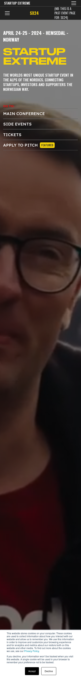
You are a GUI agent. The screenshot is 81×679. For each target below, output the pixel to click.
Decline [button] (49, 671)
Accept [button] (32, 671)
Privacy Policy (31, 651)
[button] (73, 3)
